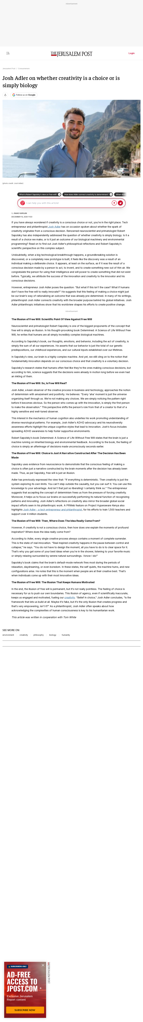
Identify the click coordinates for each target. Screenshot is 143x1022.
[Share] (5, 95)
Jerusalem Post (9, 68)
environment (8, 635)
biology (52, 635)
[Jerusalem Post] (71, 54)
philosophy (39, 635)
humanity (66, 635)
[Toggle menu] (7, 53)
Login (132, 53)
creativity (69, 597)
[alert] (25, 990)
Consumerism (24, 68)
